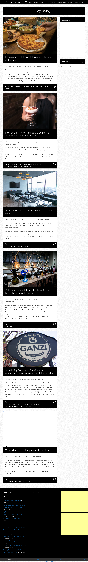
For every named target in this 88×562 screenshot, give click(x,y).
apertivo (15, 401)
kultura (15, 324)
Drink (66, 39)
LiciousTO (20, 324)
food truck (31, 164)
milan (35, 404)
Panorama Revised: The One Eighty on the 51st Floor (29, 212)
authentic (21, 401)
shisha (42, 324)
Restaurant (32, 66)
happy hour (12, 404)
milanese (40, 404)
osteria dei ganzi (16, 406)
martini (31, 404)
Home (30, 2)
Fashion (47, 2)
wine (42, 142)
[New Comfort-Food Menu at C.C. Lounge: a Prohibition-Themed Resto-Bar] (54, 164)
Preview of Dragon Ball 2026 (11, 518)
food (28, 66)
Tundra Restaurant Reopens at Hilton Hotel (27, 450)
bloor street (11, 243)
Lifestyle (36, 2)
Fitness (67, 30)
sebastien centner (10, 246)
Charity (53, 2)
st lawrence (9, 166)
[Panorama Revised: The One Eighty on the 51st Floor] (54, 244)
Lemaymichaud (9, 481)
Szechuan (8, 88)
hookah (10, 324)
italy (22, 404)
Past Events (30, 299)
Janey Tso (21, 66)
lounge (32, 86)
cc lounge (18, 164)
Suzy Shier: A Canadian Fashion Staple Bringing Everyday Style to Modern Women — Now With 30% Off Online (14, 530)
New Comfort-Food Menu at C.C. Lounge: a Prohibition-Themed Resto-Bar (27, 134)
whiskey (26, 166)
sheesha (38, 324)
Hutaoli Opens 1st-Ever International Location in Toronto (29, 58)
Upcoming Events (61, 2)
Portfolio (70, 2)
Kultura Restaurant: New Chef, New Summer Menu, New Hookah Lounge (28, 291)
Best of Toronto (15, 2)
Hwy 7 (27, 86)
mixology (8, 406)
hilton (37, 479)
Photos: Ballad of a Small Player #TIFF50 (14, 545)
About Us (77, 2)
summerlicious (9, 326)
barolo (27, 401)
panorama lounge (33, 243)
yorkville (27, 246)
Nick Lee (19, 220)
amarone (10, 401)
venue (38, 142)
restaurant (43, 164)
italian (18, 404)
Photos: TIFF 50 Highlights (10, 541)
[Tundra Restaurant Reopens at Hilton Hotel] (54, 479)
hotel (41, 479)
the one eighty (20, 246)
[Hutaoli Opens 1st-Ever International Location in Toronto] (54, 86)
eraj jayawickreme (29, 479)
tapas (29, 406)
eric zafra (24, 164)
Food (41, 2)
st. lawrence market (18, 166)
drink (7, 404)
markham (37, 86)
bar (9, 86)
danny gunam (43, 401)
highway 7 (17, 86)
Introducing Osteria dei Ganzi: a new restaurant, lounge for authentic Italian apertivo (29, 372)
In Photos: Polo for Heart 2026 (12, 500)
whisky (31, 166)
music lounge (44, 86)
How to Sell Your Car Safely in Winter (13, 536)
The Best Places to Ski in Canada (12, 523)
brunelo (32, 401)
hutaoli (23, 86)
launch (28, 379)
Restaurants (68, 36)
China (12, 86)
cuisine (37, 401)
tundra (28, 481)
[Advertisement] (74, 501)
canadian (13, 479)
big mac (13, 164)
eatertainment (19, 243)
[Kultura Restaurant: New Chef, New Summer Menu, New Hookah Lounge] (54, 324)
